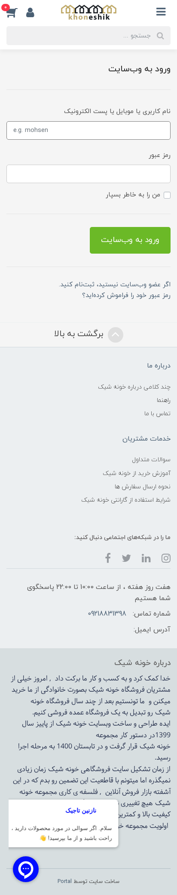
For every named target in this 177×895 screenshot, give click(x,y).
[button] (16, 12)
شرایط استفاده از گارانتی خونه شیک (126, 500)
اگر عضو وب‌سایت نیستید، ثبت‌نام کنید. (115, 284)
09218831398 (107, 614)
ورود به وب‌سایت (130, 240)
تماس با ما (157, 414)
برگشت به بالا (80, 334)
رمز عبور (160, 155)
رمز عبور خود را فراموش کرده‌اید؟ (126, 295)
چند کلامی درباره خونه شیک (134, 387)
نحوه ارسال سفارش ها (143, 487)
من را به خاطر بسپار (133, 194)
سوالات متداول (151, 460)
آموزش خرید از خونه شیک (137, 473)
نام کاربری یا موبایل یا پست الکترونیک (117, 111)
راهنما (164, 400)
